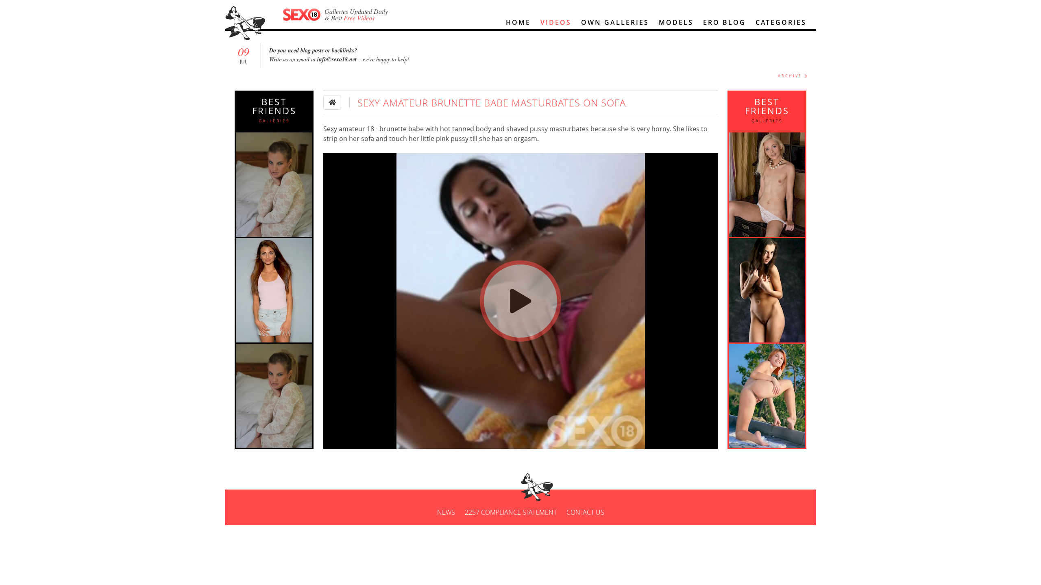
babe (416, 128)
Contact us (585, 512)
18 (370, 128)
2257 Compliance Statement (511, 512)
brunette (393, 128)
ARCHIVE (790, 75)
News (446, 512)
